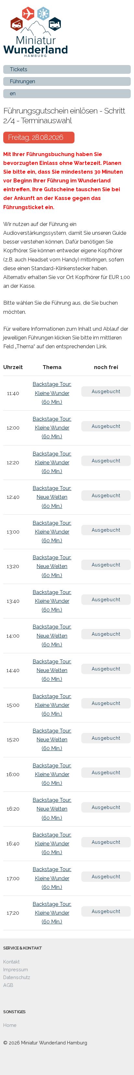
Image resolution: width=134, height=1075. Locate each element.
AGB (8, 985)
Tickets (18, 69)
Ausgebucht (106, 391)
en (13, 93)
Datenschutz (16, 977)
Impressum (15, 969)
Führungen (22, 81)
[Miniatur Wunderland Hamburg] (58, 37)
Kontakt (11, 961)
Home (10, 1025)
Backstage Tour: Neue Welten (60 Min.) (52, 497)
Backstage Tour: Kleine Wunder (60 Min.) (52, 393)
